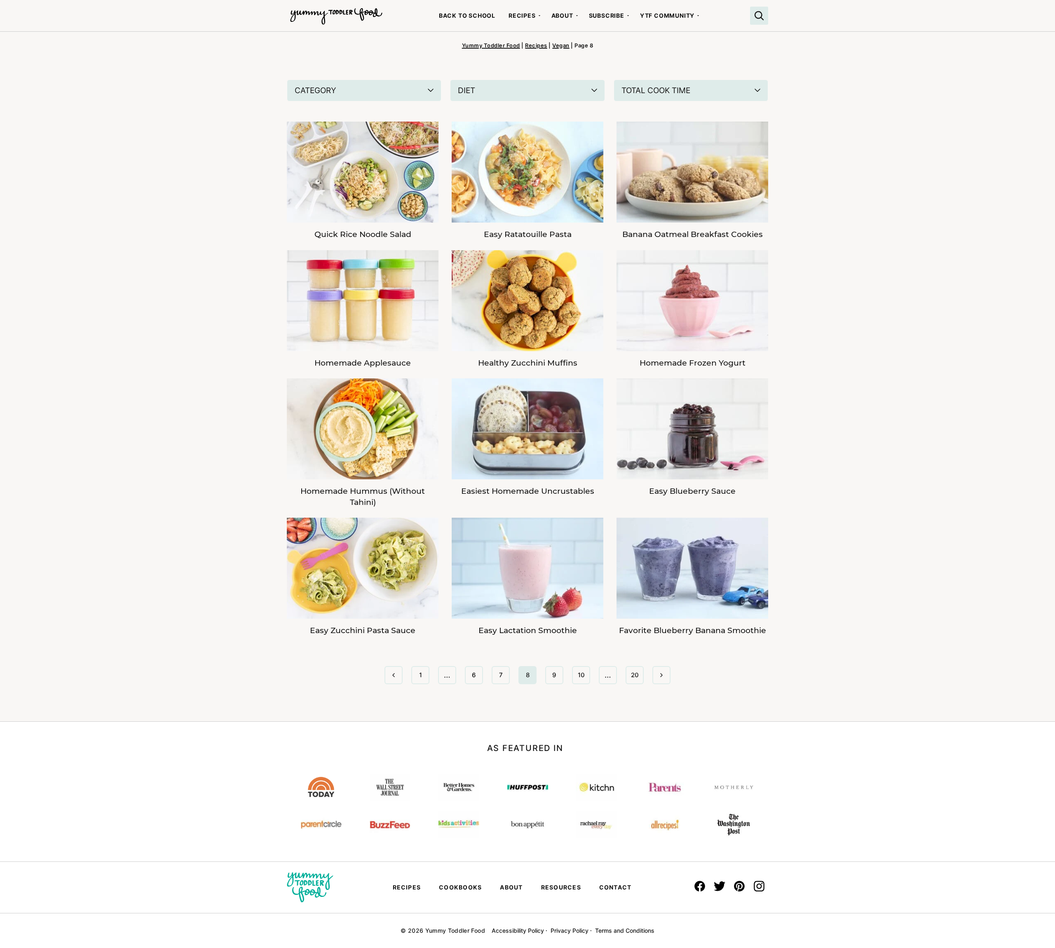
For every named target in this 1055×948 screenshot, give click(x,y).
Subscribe (606, 15)
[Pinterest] (739, 886)
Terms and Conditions (624, 930)
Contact (615, 887)
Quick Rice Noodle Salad (362, 234)
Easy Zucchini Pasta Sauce (362, 630)
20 (637, 677)
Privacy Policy (569, 930)
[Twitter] (719, 886)
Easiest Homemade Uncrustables (527, 491)
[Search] (759, 16)
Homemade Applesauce (362, 363)
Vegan (561, 45)
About (562, 15)
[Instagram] (759, 886)
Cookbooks (460, 887)
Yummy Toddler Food (491, 45)
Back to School (467, 15)
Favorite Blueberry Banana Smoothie (692, 630)
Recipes (522, 15)
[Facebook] (700, 886)
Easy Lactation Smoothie (527, 630)
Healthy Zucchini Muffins (527, 363)
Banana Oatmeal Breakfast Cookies (692, 234)
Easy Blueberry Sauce (692, 491)
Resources (561, 887)
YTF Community (667, 15)
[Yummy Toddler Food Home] (336, 12)
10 (583, 677)
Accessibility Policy (518, 930)
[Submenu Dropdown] (539, 15)
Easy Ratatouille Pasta (528, 234)
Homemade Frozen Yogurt (693, 363)
